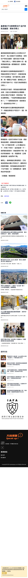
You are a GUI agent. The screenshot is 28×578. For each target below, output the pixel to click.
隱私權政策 (3, 457)
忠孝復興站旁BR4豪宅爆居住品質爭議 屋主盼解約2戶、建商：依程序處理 (14, 233)
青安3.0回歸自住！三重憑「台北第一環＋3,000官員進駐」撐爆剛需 (13, 286)
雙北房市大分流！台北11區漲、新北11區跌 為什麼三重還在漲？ (13, 260)
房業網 (11, 1)
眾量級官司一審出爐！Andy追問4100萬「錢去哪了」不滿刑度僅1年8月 (17, 357)
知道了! (4, 573)
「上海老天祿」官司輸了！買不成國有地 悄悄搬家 (13, 191)
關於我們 (3, 455)
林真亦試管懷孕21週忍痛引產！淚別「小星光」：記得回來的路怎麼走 (17, 377)
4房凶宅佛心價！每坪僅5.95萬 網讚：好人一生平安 (14, 189)
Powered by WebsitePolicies (7, 575)
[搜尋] (26, 9)
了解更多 (9, 571)
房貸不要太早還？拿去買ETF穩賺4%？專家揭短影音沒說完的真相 (13, 340)
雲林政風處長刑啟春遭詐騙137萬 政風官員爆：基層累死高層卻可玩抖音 (17, 391)
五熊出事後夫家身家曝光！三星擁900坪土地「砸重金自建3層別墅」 (17, 384)
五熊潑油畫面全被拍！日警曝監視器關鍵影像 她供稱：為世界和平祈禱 (17, 370)
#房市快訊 (6, 196)
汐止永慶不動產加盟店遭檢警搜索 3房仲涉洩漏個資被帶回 (13, 312)
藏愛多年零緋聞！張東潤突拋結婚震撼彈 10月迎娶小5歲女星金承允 (17, 363)
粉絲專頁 (18, 1)
